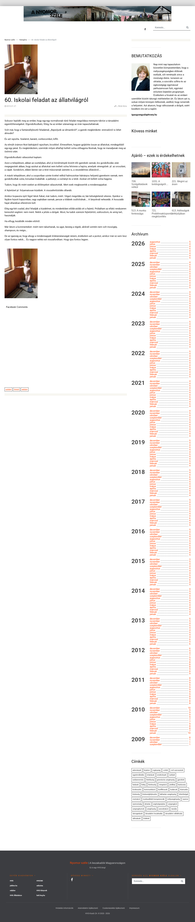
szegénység (151, 809)
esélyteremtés (138, 780)
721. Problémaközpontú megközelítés (162, 213)
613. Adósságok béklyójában (180, 212)
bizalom (147, 770)
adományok (137, 770)
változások (137, 819)
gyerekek (180, 780)
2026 (138, 244)
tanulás (174, 809)
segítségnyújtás (159, 804)
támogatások (138, 814)
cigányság (156, 770)
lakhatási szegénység (168, 794)
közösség (136, 794)
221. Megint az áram (180, 182)
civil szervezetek (177, 770)
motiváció (136, 799)
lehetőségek (183, 794)
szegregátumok (138, 809)
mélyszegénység (173, 799)
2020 (138, 413)
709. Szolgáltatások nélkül (139, 184)
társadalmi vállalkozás (173, 814)
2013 (138, 620)
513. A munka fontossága (138, 212)
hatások (136, 785)
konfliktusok (162, 790)
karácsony (182, 785)
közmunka (184, 790)
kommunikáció (149, 790)
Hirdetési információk (64, 908)
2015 (138, 561)
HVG (11, 881)
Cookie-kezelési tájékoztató (114, 908)
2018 (138, 472)
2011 (138, 680)
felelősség (150, 780)
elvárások (150, 775)
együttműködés (138, 775)
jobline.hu (13, 886)
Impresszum (134, 908)
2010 (138, 710)
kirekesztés (137, 790)
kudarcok (173, 790)
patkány (25, 389)
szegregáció (172, 804)
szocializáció (163, 809)
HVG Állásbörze (16, 895)
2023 (138, 324)
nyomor (185, 799)
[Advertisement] (66, 349)
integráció (163, 785)
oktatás (147, 804)
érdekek (146, 819)
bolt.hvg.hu (41, 895)
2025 (138, 264)
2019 (138, 442)
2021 (138, 383)
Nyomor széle (79, 863)
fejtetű (16, 389)
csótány (8, 389)
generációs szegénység (166, 780)
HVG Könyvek (42, 891)
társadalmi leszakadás (154, 814)
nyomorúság (137, 804)
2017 (138, 502)
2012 (138, 650)
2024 (138, 294)
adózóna (40, 886)
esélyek (172, 775)
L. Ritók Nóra (121, 106)
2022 (138, 353)
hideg (143, 785)
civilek (165, 770)
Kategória (23, 40)
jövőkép (172, 785)
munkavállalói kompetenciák (154, 799)
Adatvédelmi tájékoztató (88, 908)
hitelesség (152, 785)
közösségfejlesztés (149, 794)
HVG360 (40, 881)
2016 (138, 531)
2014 (138, 591)
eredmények (161, 775)
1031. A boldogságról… (160, 182)
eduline (12, 891)
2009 (138, 739)
